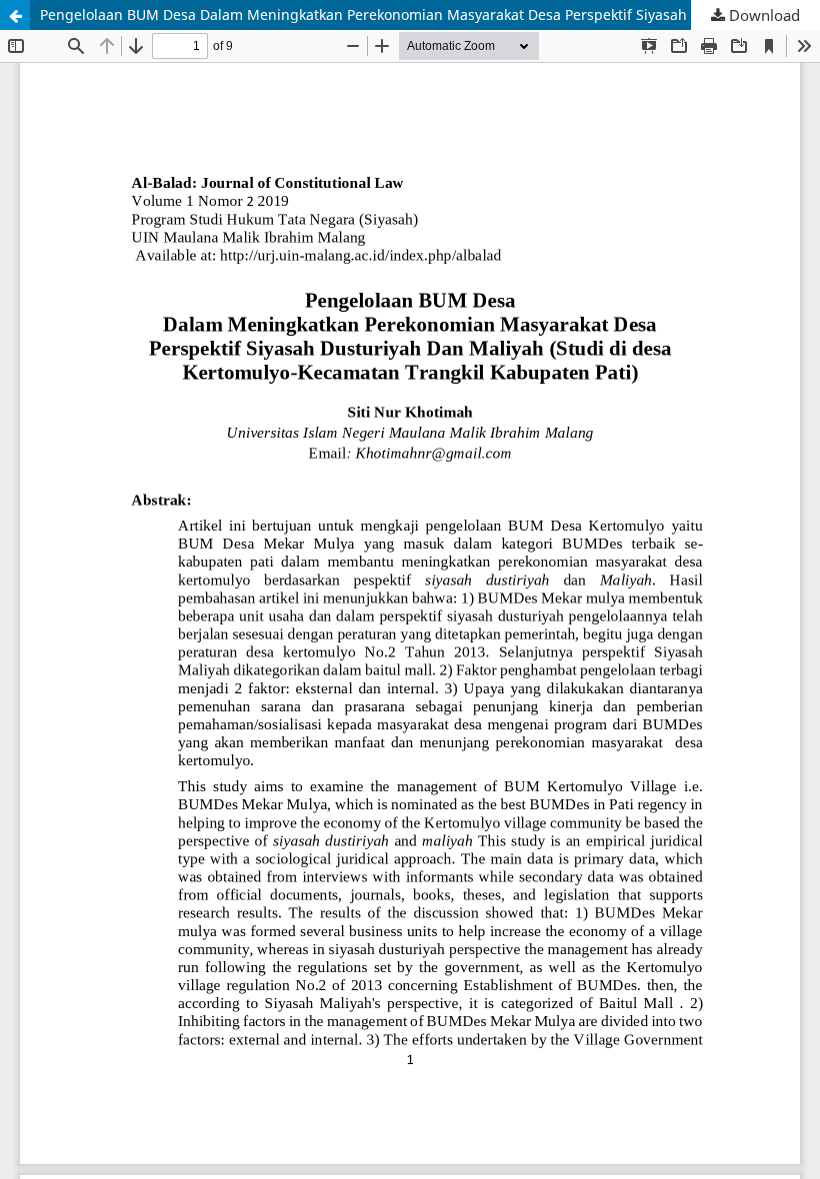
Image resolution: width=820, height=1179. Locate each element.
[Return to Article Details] (15, 15)
